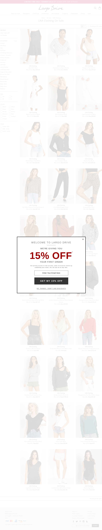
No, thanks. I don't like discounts (51, 288)
